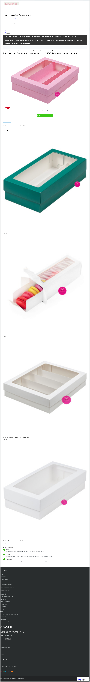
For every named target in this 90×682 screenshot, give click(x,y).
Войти (6, 30)
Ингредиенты (3, 608)
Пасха (1, 603)
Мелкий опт (3, 616)
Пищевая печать (4, 612)
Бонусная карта (4, 582)
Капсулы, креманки (5, 601)
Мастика (2, 609)
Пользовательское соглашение (7, 587)
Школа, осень (3, 606)
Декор (1, 611)
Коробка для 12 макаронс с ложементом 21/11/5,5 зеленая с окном (15, 230)
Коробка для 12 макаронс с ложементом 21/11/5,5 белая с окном (15, 540)
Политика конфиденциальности (8, 586)
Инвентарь (3, 617)
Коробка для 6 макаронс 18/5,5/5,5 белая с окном (12, 334)
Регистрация (9, 30)
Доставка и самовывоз (5, 577)
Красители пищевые (5, 598)
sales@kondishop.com (14, 18)
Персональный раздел (5, 647)
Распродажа (3, 599)
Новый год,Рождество (5, 593)
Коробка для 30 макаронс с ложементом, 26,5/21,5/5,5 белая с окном (16, 437)
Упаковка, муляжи (4, 604)
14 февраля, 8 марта (5, 621)
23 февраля (3, 619)
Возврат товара (4, 579)
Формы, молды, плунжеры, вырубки (9, 614)
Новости (2, 574)
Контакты (2, 581)
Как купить (3, 576)
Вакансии (2, 572)
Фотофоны (3, 594)
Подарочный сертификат (6, 584)
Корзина (6, 32)
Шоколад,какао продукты (6, 596)
